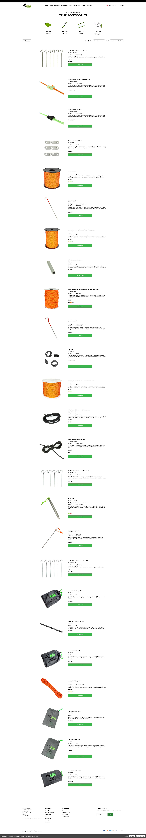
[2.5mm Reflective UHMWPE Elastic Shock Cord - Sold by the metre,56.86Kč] (52, 298)
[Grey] (73, 182)
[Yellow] (71, 692)
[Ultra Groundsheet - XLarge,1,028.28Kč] (52, 778)
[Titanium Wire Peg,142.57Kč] (52, 328)
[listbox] (116, 40)
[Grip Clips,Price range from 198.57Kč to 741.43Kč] (52, 358)
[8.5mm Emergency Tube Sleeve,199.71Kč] (52, 268)
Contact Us (64, 810)
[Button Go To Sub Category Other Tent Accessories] (97, 25)
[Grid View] (85, 41)
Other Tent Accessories (98, 32)
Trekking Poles (48, 814)
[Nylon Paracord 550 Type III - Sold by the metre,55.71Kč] (52, 418)
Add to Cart (80, 65)
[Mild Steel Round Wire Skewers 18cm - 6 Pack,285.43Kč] (52, 58)
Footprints (48, 31)
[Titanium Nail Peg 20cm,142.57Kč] (52, 538)
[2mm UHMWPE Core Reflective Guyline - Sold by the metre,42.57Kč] (52, 238)
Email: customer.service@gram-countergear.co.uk (32, 818)
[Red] (71, 513)
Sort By (107, 41)
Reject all (132, 836)
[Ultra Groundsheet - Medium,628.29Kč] (52, 718)
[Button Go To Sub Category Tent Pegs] (64, 25)
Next (95, 1)
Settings (126, 836)
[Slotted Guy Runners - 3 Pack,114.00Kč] (52, 148)
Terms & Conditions (66, 816)
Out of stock (80, 275)
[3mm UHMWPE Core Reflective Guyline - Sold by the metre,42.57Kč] (52, 388)
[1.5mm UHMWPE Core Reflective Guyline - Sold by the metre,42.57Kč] (52, 178)
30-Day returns (73, 1)
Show (91, 41)
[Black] (69, 302)
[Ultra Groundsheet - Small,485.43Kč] (52, 658)
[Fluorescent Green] (71, 182)
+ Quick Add (80, 96)
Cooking (47, 820)
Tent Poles (81, 31)
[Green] (71, 422)
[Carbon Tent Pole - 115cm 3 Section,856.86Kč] (52, 628)
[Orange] (69, 182)
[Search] (118, 5)
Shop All (47, 810)
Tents (46, 816)
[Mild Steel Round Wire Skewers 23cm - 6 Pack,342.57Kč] (52, 568)
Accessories (47, 822)
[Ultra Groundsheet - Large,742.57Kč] (52, 748)
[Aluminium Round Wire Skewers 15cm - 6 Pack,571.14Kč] (52, 478)
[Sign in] (115, 5)
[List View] (88, 41)
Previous (50, 1)
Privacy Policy (65, 814)
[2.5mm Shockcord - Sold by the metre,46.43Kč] (52, 448)
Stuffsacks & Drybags (49, 812)
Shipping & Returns (66, 812)
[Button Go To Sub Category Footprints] (48, 25)
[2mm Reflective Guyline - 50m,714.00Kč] (52, 688)
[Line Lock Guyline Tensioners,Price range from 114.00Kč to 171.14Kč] (52, 118)
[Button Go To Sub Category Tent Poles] (81, 25)
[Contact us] (113, 5)
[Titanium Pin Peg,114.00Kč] (52, 208)
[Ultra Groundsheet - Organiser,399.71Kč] (52, 598)
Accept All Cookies (140, 836)
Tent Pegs (64, 31)
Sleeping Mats (48, 818)
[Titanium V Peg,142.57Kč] (52, 508)
